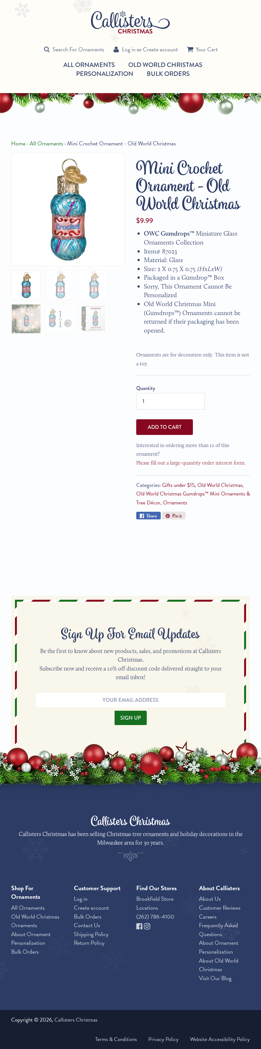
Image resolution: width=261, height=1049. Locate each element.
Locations (147, 907)
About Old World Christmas (218, 965)
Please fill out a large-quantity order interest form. (191, 462)
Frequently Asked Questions (218, 929)
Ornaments (175, 503)
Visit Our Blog (215, 978)
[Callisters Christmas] (130, 22)
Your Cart (207, 49)
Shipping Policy (91, 934)
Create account (160, 49)
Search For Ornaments (78, 49)
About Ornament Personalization (31, 938)
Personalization (104, 73)
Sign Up (130, 718)
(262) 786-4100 (155, 916)
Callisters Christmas (75, 1020)
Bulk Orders (168, 73)
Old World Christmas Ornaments (35, 921)
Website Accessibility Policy (220, 1039)
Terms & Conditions (116, 1039)
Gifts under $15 (178, 485)
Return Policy (89, 942)
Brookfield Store (154, 898)
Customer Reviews (219, 907)
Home (18, 143)
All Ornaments (89, 65)
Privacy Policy (163, 1039)
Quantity (145, 388)
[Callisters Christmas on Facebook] (140, 925)
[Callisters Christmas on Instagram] (147, 925)
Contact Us (87, 925)
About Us (210, 898)
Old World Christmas (165, 65)
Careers (207, 916)
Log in (129, 49)
